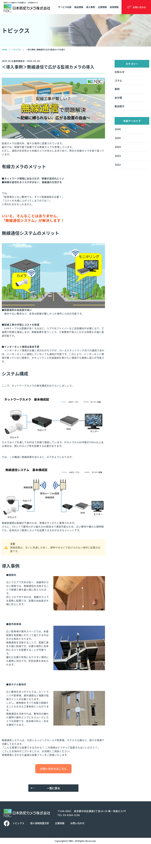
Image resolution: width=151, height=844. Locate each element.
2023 (118, 155)
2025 (118, 138)
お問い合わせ (77, 823)
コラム (118, 80)
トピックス (16, 49)
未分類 (118, 97)
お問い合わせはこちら (53, 769)
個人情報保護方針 (39, 823)
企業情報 (102, 7)
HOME (4, 49)
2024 (118, 147)
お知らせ (120, 72)
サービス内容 (64, 7)
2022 (118, 164)
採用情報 (114, 7)
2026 (118, 129)
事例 (117, 89)
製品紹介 (120, 106)
